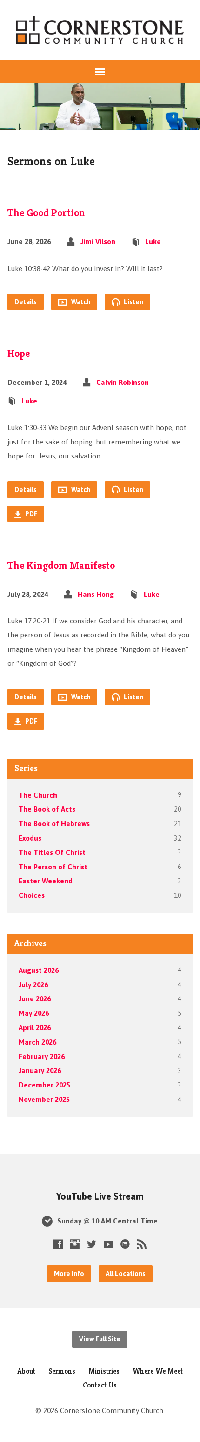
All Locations (126, 1274)
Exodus (30, 838)
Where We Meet (158, 1371)
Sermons (61, 1371)
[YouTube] (108, 1244)
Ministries (104, 1371)
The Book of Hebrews (54, 823)
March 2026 (37, 1042)
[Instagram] (75, 1244)
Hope (18, 353)
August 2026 (39, 970)
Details (25, 302)
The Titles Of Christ (52, 852)
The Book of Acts (47, 809)
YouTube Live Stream (100, 1196)
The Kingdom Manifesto (61, 565)
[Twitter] (91, 1244)
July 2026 (33, 985)
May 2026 (34, 1013)
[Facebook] (58, 1244)
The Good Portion (46, 212)
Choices (32, 895)
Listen (132, 302)
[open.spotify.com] (125, 1244)
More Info (69, 1274)
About (26, 1371)
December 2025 (44, 1085)
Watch (80, 302)
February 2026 (42, 1056)
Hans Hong (96, 594)
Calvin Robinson (122, 382)
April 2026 (35, 1028)
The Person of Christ (53, 867)
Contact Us (100, 1384)
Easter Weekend (46, 881)
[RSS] (142, 1244)
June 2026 (35, 999)
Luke (153, 242)
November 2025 (44, 1099)
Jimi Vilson (97, 242)
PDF (30, 514)
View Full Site (99, 1339)
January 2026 (40, 1070)
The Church (38, 795)
